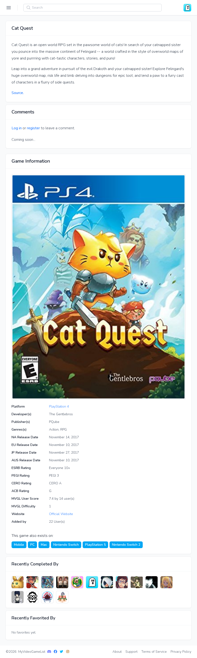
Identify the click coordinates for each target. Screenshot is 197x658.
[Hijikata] (166, 582)
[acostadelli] (62, 597)
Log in (17, 128)
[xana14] (107, 582)
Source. (18, 92)
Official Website (61, 514)
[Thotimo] (92, 582)
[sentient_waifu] (62, 582)
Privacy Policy (181, 651)
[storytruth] (32, 582)
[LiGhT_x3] (152, 582)
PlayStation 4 (59, 406)
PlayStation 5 (95, 544)
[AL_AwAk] (137, 582)
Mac (44, 544)
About (117, 651)
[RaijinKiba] (122, 582)
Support (131, 651)
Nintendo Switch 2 (126, 544)
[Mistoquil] (18, 597)
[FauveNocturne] (47, 582)
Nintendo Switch (66, 544)
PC (32, 544)
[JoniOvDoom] (32, 597)
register (33, 128)
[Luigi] (77, 582)
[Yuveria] (18, 582)
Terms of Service (154, 651)
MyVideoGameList (31, 651)
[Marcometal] (47, 597)
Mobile (19, 544)
